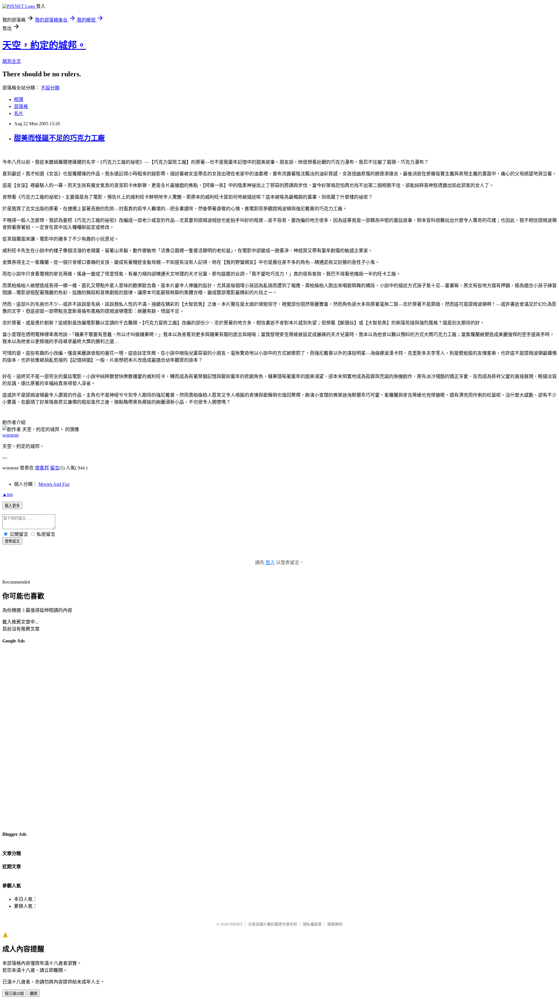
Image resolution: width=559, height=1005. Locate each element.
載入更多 (12, 506)
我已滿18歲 (14, 993)
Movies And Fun (54, 484)
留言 (54, 467)
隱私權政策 (312, 924)
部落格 (21, 106)
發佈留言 (12, 541)
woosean (10, 434)
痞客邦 (42, 467)
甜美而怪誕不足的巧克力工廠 (59, 138)
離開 (33, 993)
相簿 (18, 99)
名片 (18, 113)
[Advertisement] (25, 737)
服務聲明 (334, 924)
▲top (7, 494)
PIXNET (236, 924)
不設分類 (50, 87)
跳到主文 (11, 61)
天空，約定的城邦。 (44, 45)
